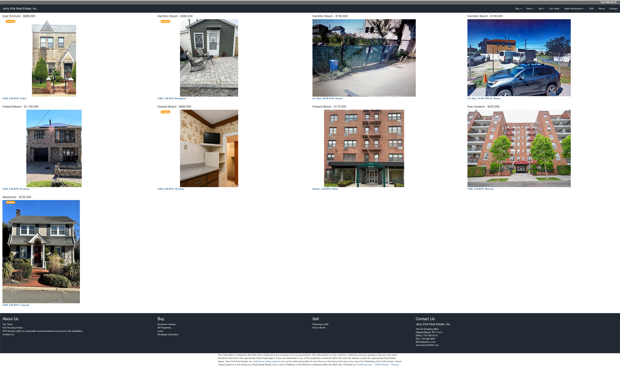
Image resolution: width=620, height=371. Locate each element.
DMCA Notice (382, 364)
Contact (613, 8)
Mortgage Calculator (168, 334)
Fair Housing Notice (13, 327)
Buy (518, 8)
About (602, 8)
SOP (591, 8)
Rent (529, 8)
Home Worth (318, 327)
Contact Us (8, 334)
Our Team (554, 8)
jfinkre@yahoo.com (425, 342)
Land (160, 331)
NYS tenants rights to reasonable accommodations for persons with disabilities (43, 331)
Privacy (395, 364)
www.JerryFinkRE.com (427, 345)
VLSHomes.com (364, 364)
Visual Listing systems (269, 361)
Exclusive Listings (167, 324)
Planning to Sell (320, 324)
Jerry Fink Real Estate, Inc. (20, 8)
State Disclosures (573, 8)
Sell (540, 8)
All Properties (164, 327)
